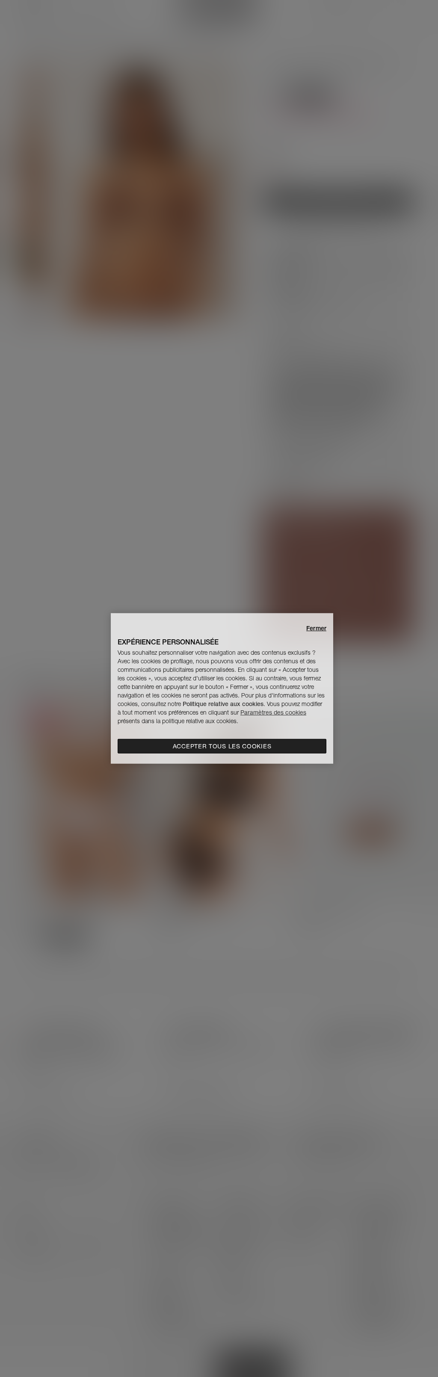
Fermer (316, 628)
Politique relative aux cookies (223, 704)
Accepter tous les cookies (222, 746)
